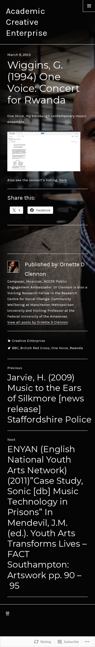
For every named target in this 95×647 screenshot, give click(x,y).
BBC (15, 348)
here (63, 180)
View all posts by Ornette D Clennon (37, 322)
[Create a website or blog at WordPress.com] (7, 613)
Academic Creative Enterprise (26, 22)
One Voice (59, 348)
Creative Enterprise (28, 340)
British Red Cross (35, 348)
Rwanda (76, 348)
